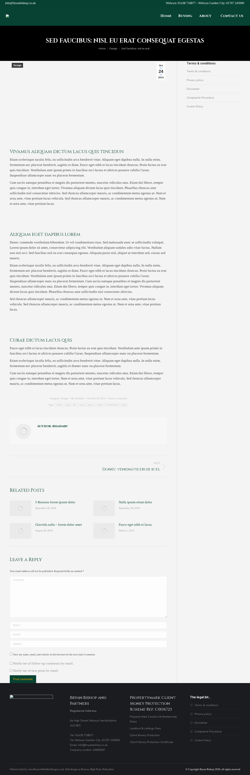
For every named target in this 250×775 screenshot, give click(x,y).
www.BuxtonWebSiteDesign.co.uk (46, 769)
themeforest (112, 405)
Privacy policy (195, 80)
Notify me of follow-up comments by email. (43, 663)
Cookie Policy (195, 106)
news (82, 405)
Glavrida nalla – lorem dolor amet (58, 524)
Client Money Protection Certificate (151, 742)
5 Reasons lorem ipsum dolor (55, 502)
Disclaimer (193, 89)
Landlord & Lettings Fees (145, 728)
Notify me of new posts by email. (36, 671)
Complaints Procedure (200, 98)
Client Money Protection (145, 735)
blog (68, 405)
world (124, 405)
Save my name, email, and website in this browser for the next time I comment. (54, 654)
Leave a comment (118, 398)
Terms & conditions (199, 71)
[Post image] (20, 508)
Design (17, 65)
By (77, 398)
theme (100, 405)
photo (91, 405)
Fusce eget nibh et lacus (135, 524)
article (59, 405)
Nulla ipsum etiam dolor (135, 502)
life (74, 405)
